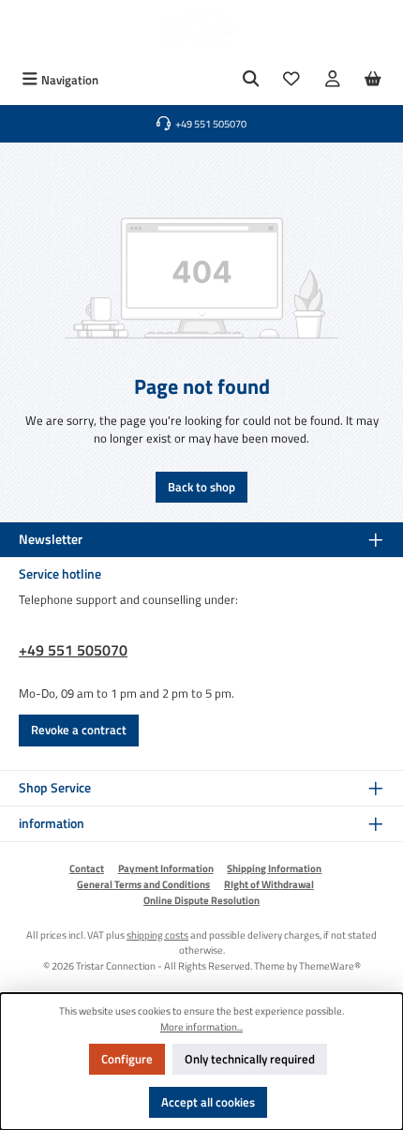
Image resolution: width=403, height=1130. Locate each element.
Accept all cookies (208, 1101)
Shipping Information (274, 868)
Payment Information (166, 868)
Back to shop (201, 486)
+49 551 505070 (73, 650)
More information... (201, 1026)
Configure (127, 1058)
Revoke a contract (79, 729)
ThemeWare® (330, 965)
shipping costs (157, 934)
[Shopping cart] (373, 80)
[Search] (251, 80)
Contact (86, 868)
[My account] (332, 80)
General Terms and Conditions (143, 884)
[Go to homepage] (201, 32)
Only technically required (250, 1058)
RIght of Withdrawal (269, 884)
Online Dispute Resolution (201, 900)
